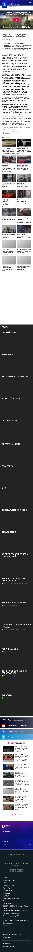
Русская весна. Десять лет (12, 950)
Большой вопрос (9, 938)
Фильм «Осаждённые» (11, 928)
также (6, 137)
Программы (5, 853)
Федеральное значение (11, 913)
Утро (5, 947)
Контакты (5, 856)
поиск (4, 860)
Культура (6, 911)
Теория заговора (9, 895)
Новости (5, 850)
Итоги (5, 941)
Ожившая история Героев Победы (15, 926)
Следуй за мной (8, 900)
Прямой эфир (6, 847)
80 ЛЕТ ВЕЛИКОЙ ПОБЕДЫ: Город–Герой (16, 922)
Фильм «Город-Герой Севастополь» (15, 931)
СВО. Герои (7, 898)
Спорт (5, 893)
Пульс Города (8, 903)
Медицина (6, 908)
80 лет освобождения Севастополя (16, 935)
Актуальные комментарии (12, 916)
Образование (7, 918)
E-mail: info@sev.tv (16, 871)
